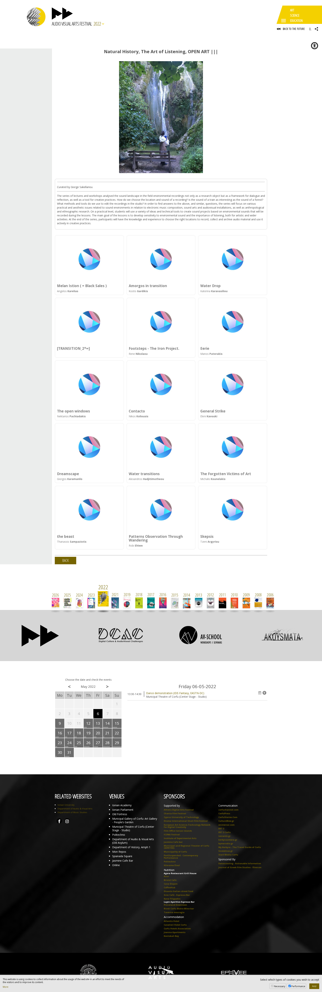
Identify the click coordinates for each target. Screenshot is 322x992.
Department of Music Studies (72, 812)
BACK (65, 560)
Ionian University (66, 804)
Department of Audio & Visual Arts (75, 808)
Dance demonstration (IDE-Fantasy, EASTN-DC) (175, 693)
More (5, 986)
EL (310, 29)
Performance (298, 986)
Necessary (279, 986)
